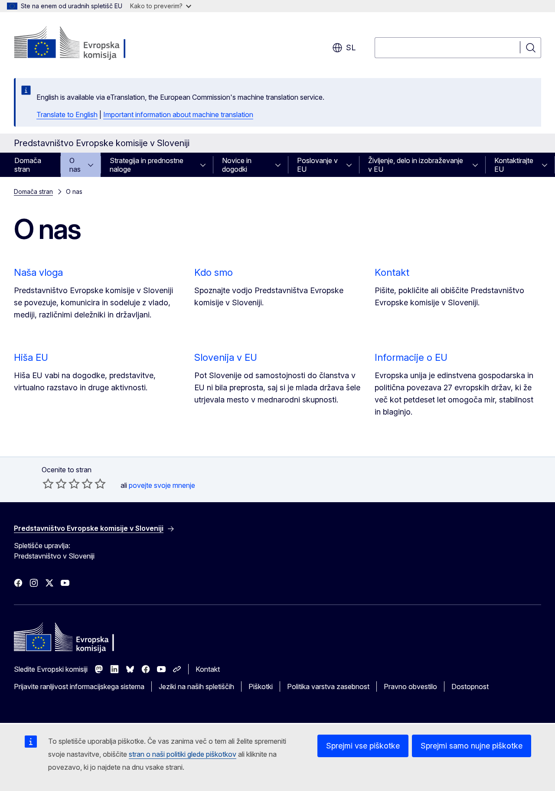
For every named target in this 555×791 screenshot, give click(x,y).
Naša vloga (38, 272)
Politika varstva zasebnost (328, 686)
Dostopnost (470, 686)
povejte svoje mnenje (162, 485)
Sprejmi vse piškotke (363, 745)
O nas (75, 164)
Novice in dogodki (236, 164)
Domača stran (27, 164)
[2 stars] (55, 483)
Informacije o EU (411, 357)
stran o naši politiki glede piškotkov (182, 754)
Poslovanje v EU (317, 164)
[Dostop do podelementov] (93, 165)
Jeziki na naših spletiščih (196, 686)
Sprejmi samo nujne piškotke (471, 745)
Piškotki (260, 686)
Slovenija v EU (225, 357)
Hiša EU (31, 357)
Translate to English (67, 114)
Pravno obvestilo (410, 686)
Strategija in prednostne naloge (146, 164)
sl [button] (351, 47)
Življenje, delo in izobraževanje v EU (415, 164)
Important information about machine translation (178, 114)
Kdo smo (213, 272)
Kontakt (392, 272)
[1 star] (48, 483)
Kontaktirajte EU (513, 164)
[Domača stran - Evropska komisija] (84, 43)
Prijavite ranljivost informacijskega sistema (79, 686)
